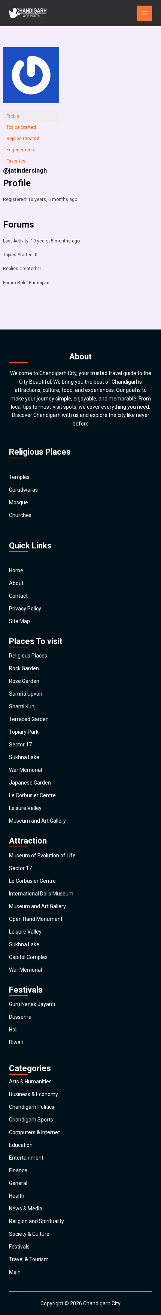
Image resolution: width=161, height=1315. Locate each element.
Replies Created (22, 138)
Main (15, 1272)
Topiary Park (24, 732)
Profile (12, 116)
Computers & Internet (34, 1132)
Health (16, 1196)
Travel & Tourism (29, 1259)
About (16, 583)
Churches (20, 515)
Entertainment (26, 1158)
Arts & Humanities (30, 1082)
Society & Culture (29, 1234)
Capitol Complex (28, 957)
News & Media (25, 1209)
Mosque (18, 502)
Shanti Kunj (22, 706)
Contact (18, 596)
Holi (13, 1030)
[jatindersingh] (31, 78)
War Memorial (25, 770)
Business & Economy (33, 1094)
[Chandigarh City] (27, 13)
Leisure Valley (25, 808)
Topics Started (21, 127)
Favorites (15, 161)
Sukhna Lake (24, 757)
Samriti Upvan (25, 694)
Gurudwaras (23, 490)
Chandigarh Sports (31, 1120)
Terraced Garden (29, 719)
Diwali (16, 1042)
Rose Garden (24, 681)
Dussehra (20, 1017)
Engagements (21, 149)
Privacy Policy (25, 609)
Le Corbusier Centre (32, 795)
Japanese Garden (30, 783)
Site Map (19, 621)
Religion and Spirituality (36, 1221)
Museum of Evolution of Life (42, 855)
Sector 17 (20, 745)
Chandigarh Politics (31, 1107)
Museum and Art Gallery (37, 821)
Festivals (19, 1247)
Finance (18, 1170)
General (18, 1183)
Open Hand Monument (36, 919)
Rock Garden (24, 668)
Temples (19, 477)
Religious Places (28, 656)
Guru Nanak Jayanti (32, 1004)
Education (21, 1145)
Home (16, 570)
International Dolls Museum (41, 894)
